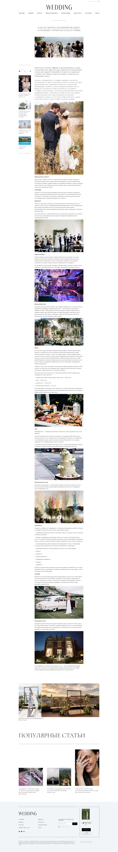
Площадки (30, 13)
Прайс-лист (41, 822)
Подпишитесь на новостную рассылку (66, 820)
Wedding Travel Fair (24, 827)
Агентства (39, 13)
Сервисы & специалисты (51, 13)
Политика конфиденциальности (86, 842)
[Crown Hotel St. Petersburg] (38, 719)
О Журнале (21, 819)
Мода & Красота (78, 13)
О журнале (89, 1)
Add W (39, 827)
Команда (21, 822)
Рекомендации (62, 20)
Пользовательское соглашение (86, 841)
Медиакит (40, 819)
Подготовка (22, 13)
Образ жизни (88, 13)
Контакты (95, 1)
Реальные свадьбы (65, 13)
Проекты (97, 13)
